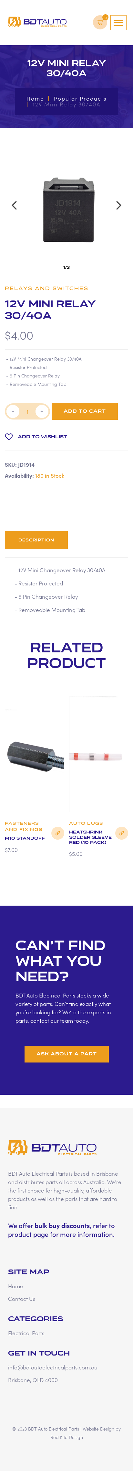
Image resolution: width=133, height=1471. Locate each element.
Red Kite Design (66, 1437)
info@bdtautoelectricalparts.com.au (52, 1367)
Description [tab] (36, 540)
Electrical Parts (26, 1333)
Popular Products (80, 98)
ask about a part (66, 1054)
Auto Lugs (86, 823)
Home (35, 98)
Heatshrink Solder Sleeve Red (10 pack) (90, 837)
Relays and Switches (46, 288)
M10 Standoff (25, 838)
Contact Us (21, 1298)
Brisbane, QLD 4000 (33, 1380)
